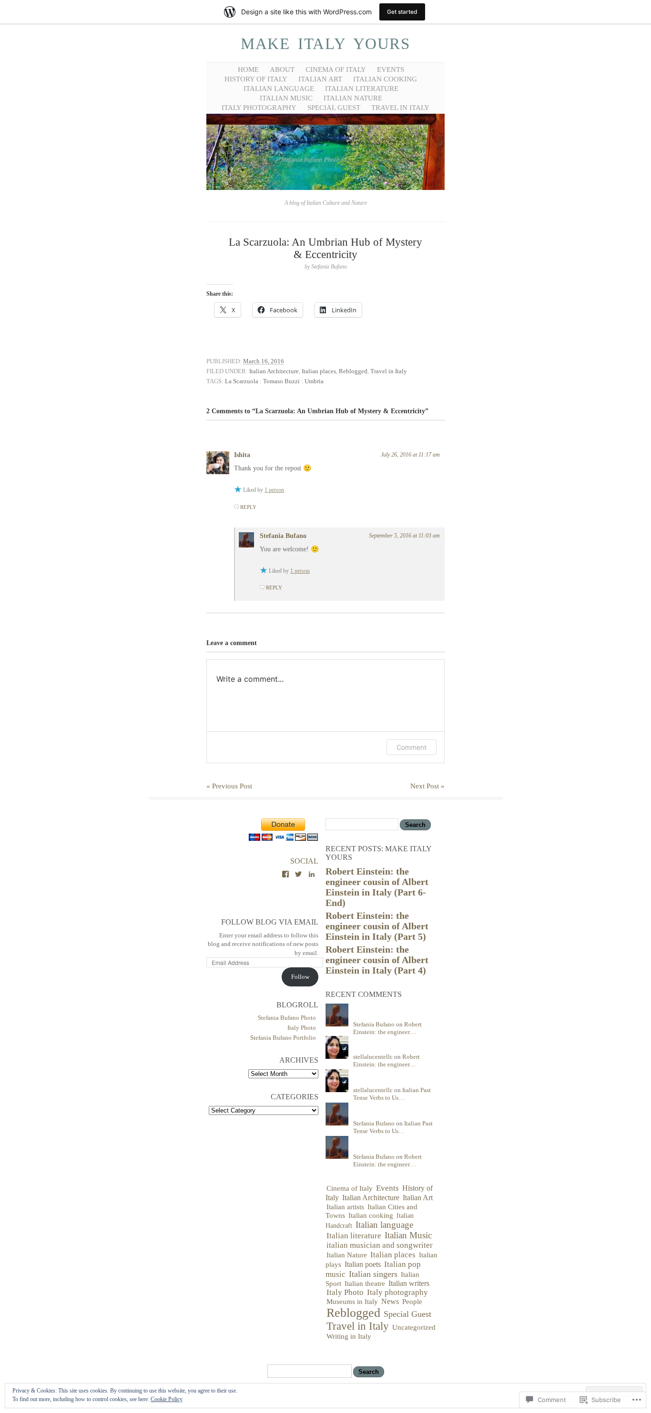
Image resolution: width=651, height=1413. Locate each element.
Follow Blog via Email (269, 922)
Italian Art (320, 79)
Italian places (319, 371)
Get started (402, 11)
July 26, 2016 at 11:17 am (410, 454)
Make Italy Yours (325, 43)
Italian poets (363, 1264)
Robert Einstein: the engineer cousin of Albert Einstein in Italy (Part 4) (377, 960)
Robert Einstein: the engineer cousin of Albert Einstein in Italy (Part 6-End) (377, 887)
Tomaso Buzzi (281, 381)
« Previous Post (229, 786)
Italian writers (408, 1283)
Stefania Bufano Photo (287, 1017)
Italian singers (373, 1274)
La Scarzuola (241, 381)
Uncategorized (414, 1327)
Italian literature (361, 88)
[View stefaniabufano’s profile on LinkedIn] (311, 874)
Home (248, 69)
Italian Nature (353, 98)
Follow (300, 976)
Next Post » (427, 786)
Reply (248, 507)
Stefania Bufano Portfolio (283, 1037)
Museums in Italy (352, 1301)
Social (304, 861)
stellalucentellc (373, 1056)
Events (390, 69)
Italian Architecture (274, 371)
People (412, 1301)
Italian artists (345, 1207)
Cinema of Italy (335, 69)
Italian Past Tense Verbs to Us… (392, 1093)
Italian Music (286, 98)
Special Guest (333, 107)
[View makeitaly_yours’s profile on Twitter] (298, 874)
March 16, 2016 (263, 361)
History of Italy (255, 79)
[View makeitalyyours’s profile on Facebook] (285, 874)
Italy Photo (301, 1027)
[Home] (325, 188)
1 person (274, 490)
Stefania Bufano (283, 535)
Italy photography (259, 107)
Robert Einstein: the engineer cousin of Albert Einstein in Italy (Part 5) (377, 926)
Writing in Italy (348, 1336)
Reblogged (353, 371)
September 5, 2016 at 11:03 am (404, 535)
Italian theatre (365, 1283)
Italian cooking (385, 79)
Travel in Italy (400, 107)
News (390, 1301)
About (282, 69)
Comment (412, 747)
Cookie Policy (167, 1399)
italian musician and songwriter (379, 1245)
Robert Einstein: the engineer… (387, 1028)
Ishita (242, 454)
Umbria (314, 381)
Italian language (279, 88)
